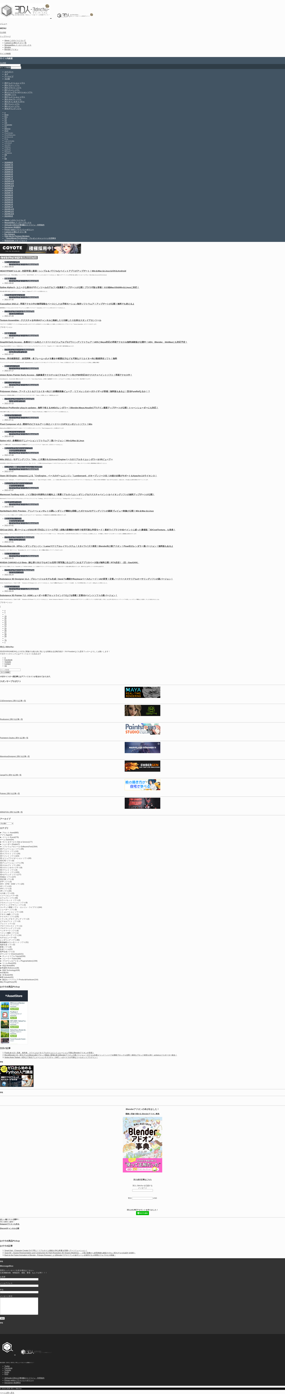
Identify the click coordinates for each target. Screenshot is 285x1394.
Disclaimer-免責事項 (12, 1383)
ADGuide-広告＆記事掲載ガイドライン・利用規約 (24, 1378)
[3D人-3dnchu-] (28, 1352)
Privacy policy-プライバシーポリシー (19, 1380)
